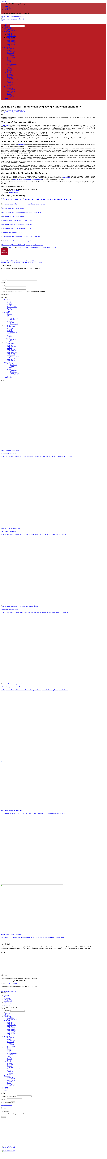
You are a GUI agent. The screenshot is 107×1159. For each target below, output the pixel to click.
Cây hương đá (11, 316)
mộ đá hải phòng (51, 247)
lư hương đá (25, 179)
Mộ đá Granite (11, 40)
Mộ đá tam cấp (11, 38)
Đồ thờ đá (7, 47)
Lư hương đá (10, 55)
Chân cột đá (13, 370)
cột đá (40, 179)
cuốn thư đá (16, 179)
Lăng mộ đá (7, 338)
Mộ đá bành (10, 33)
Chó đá (9, 60)
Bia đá (8, 315)
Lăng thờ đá (10, 29)
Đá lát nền (10, 78)
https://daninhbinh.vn (11, 983)
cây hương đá (33, 179)
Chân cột (9, 92)
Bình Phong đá (11, 95)
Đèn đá (9, 81)
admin (23, 110)
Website (3, 288)
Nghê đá (9, 62)
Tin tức (6, 6)
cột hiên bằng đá (14, 373)
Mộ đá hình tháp (11, 41)
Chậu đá (9, 77)
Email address (5, 1111)
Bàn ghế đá (10, 75)
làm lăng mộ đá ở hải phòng (26, 247)
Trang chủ (6, 995)
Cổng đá (9, 74)
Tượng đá (10, 84)
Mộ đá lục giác (11, 353)
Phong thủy (7, 8)
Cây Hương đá (11, 51)
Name (3, 282)
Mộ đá (5, 342)
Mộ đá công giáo (11, 36)
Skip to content (5, 1)
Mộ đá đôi (9, 34)
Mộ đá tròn (10, 37)
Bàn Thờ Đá (10, 48)
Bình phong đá (11, 363)
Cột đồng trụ (13, 372)
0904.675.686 (15, 190)
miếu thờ (12, 319)
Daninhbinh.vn (13, 192)
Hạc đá (9, 61)
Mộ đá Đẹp (7, 31)
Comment (4, 280)
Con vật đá (7, 58)
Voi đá (8, 67)
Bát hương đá (11, 57)
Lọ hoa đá (9, 54)
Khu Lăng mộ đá (11, 339)
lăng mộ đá (21, 144)
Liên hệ (6, 99)
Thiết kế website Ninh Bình (8, 991)
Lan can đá (10, 82)
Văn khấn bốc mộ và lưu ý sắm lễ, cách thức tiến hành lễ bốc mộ (18, 261)
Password (4, 1099)
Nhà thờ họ (7, 87)
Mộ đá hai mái (11, 44)
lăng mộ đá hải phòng (40, 247)
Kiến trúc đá (7, 72)
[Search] (4, 1012)
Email (3, 285)
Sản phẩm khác (8, 377)
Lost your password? (6, 1105)
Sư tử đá (9, 70)
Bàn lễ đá (9, 314)
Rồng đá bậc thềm (12, 64)
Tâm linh (6, 9)
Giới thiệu (6, 26)
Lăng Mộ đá (7, 27)
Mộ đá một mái (11, 43)
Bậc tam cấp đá (11, 88)
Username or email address (9, 1096)
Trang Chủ (7, 24)
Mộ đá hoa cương (12, 352)
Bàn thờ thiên (10, 53)
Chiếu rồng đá (11, 89)
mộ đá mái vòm (14, 356)
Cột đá (9, 94)
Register (3, 1116)
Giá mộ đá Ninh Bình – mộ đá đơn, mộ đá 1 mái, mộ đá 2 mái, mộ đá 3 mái (21, 262)
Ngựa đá (9, 68)
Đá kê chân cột (11, 91)
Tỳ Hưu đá (10, 65)
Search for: (7, 1010)
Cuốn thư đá (10, 96)
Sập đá (9, 85)
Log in (13, 1102)
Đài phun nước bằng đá (13, 79)
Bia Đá (9, 50)
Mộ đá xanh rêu (11, 360)
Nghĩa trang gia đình (12, 30)
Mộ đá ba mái (10, 46)
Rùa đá (9, 71)
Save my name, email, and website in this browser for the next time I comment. (24, 291)
